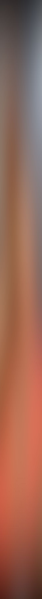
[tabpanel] (21, 410)
